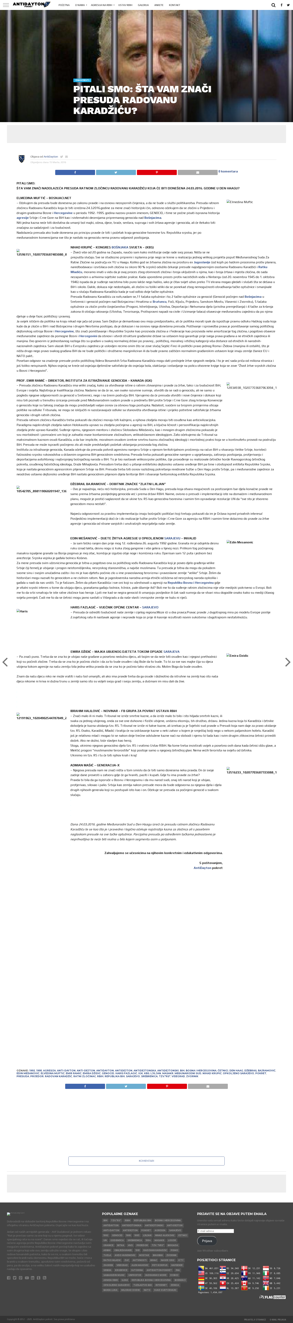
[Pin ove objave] (157, 171)
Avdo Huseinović (125, 1255)
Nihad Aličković (164, 1235)
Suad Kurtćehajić (165, 1290)
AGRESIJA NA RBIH (101, 5)
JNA (178, 1270)
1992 (32, 1070)
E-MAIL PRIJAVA (278, 1319)
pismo (174, 1250)
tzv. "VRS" (158, 1245)
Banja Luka (110, 1290)
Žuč (127, 1260)
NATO (147, 1290)
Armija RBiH (110, 1280)
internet (161, 1285)
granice (108, 1245)
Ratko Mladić (112, 1260)
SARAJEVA (171, 652)
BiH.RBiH (158, 1255)
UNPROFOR (134, 1275)
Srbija (107, 1270)
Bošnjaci (180, 1280)
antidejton (123, 1070)
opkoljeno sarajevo (238, 1073)
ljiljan (155, 1073)
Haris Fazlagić (126, 1073)
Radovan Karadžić (58, 1076)
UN (105, 1240)
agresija (49, 1070)
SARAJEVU (172, 538)
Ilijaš (125, 1280)
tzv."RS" (164, 1076)
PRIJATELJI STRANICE (255, 1319)
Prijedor (37, 1076)
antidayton (105, 1070)
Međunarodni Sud (188, 1073)
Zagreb (108, 1265)
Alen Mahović (140, 1265)
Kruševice (121, 1270)
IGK (140, 1073)
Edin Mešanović (28, 1073)
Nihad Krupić (212, 1073)
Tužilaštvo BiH (142, 1285)
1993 (137, 1235)
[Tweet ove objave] (116, 171)
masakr (167, 1073)
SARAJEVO (150, 607)
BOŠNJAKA (120, 247)
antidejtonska (145, 1070)
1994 (148, 1240)
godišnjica (117, 1240)
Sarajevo (133, 1076)
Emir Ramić (74, 1073)
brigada (173, 1245)
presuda (23, 1076)
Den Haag (236, 1070)
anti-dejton (86, 1070)
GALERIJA (143, 5)
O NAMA (80, 5)
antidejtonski (168, 1070)
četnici (223, 1070)
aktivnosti (139, 1260)
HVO (130, 1245)
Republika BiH (115, 1076)
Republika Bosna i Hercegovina (151, 1280)
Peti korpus (159, 1265)
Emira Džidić (92, 1073)
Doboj (174, 1275)
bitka (120, 1245)
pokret (260, 1073)
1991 (138, 1250)
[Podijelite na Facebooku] (75, 171)
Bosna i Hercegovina (201, 1070)
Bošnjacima (152, 218)
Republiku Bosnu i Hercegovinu (191, 583)
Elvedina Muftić (53, 1073)
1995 (39, 1070)
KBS (146, 1073)
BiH (182, 1070)
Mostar (144, 1255)
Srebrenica (149, 1076)
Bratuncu (159, 302)
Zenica (175, 1285)
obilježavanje (123, 1250)
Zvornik (192, 1076)
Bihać (153, 1260)
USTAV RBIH (125, 5)
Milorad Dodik (130, 1290)
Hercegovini (88, 336)
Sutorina (137, 1270)
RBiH (100, 1076)
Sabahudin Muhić (114, 1275)
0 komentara (228, 171)
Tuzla (107, 1255)
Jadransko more (155, 1275)
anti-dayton (66, 1070)
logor (172, 1240)
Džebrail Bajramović (259, 1070)
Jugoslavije (202, 262)
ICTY (180, 1260)
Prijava (207, 1241)
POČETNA (64, 5)
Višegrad (178, 1076)
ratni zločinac (84, 1076)
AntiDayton (51, 156)
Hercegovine (63, 213)
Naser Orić (167, 1260)
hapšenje (177, 1265)
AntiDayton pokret (159, 1270)
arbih (106, 1250)
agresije (23, 218)
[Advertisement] (146, 134)
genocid (108, 1073)
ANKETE (158, 5)
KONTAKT (174, 5)
